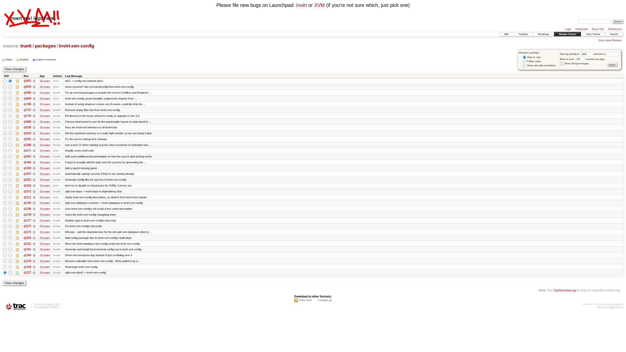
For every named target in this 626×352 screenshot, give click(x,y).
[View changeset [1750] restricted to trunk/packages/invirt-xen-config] (34, 116)
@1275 (27, 226)
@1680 (27, 121)
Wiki (506, 34)
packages (45, 45)
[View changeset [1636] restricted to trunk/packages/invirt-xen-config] (34, 127)
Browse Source (567, 34)
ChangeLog (325, 300)
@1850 (27, 98)
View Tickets (593, 34)
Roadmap (543, 34)
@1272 (27, 232)
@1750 (27, 116)
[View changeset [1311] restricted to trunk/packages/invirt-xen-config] (34, 197)
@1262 (27, 243)
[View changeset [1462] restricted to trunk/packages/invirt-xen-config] (34, 156)
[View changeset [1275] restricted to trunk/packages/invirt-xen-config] (34, 226)
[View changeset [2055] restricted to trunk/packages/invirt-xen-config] (34, 81)
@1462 (27, 156)
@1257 (27, 272)
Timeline (523, 34)
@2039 (27, 86)
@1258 (27, 267)
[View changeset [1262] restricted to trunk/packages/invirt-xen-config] (34, 243)
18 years (45, 80)
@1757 (27, 110)
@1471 (27, 150)
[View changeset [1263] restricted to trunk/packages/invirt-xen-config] (34, 238)
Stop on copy (533, 57)
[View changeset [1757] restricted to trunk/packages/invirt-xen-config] (34, 110)
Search (614, 34)
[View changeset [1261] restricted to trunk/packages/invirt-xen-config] (34, 249)
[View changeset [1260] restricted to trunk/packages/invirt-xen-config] (34, 255)
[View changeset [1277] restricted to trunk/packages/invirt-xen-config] (34, 220)
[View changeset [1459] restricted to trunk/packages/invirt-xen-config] (34, 168)
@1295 (27, 203)
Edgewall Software (47, 307)
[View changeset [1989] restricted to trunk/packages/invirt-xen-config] (34, 92)
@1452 (27, 179)
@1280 (27, 208)
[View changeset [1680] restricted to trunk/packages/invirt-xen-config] (34, 121)
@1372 (27, 191)
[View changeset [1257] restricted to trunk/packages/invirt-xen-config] (34, 272)
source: (11, 45)
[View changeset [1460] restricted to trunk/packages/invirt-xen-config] (34, 162)
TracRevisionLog (564, 290)
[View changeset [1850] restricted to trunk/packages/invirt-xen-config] (34, 98)
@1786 (27, 104)
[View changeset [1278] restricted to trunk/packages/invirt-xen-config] (34, 214)
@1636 (27, 127)
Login (568, 29)
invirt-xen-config (76, 45)
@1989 (27, 92)
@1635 (27, 133)
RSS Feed (305, 300)
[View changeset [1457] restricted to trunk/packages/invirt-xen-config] (34, 174)
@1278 (27, 214)
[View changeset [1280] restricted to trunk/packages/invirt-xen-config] (34, 208)
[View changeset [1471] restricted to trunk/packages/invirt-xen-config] (34, 150)
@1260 (27, 255)
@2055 (27, 81)
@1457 (27, 174)
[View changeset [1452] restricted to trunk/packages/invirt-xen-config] (34, 179)
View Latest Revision (610, 40)
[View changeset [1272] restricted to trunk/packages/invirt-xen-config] (34, 232)
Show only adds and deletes (541, 65)
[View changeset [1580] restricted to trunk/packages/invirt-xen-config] (34, 145)
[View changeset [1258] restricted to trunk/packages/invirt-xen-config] (34, 267)
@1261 (27, 249)
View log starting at (570, 54)
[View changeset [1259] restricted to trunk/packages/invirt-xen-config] (34, 261)
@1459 (27, 168)
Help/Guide (581, 29)
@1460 (27, 162)
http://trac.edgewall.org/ (610, 307)
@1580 (27, 145)
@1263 (27, 238)
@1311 (27, 197)
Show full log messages (576, 63)
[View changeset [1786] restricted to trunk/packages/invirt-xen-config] (34, 104)
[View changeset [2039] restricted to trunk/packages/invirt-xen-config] (34, 86)
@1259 (27, 261)
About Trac (598, 29)
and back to (600, 54)
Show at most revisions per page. (582, 59)
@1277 (27, 220)
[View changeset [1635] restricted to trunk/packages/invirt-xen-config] (34, 133)
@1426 (27, 185)
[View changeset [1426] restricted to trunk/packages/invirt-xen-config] (34, 185)
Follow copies (533, 61)
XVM (319, 5)
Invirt (301, 5)
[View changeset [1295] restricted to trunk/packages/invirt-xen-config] (34, 203)
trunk (26, 45)
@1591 (27, 139)
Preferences (615, 29)
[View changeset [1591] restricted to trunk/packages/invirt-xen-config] (34, 139)
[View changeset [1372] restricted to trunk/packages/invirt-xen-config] (34, 191)
